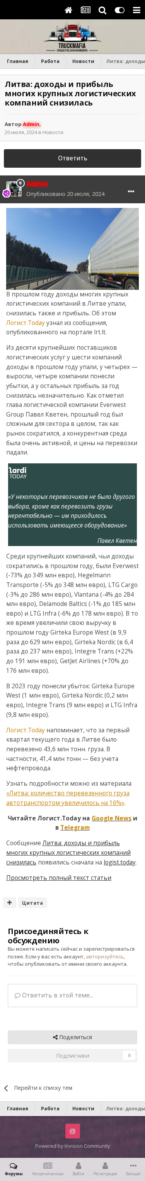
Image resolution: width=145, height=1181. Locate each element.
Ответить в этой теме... (56, 995)
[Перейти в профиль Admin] (14, 189)
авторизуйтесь (105, 956)
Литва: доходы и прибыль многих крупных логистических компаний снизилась (68, 852)
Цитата (32, 902)
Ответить (72, 158)
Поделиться (75, 1037)
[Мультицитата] (9, 902)
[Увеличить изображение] (72, 248)
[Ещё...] (131, 191)
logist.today (120, 862)
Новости (53, 132)
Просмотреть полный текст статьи (58, 878)
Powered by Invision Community (72, 1145)
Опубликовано (65, 193)
